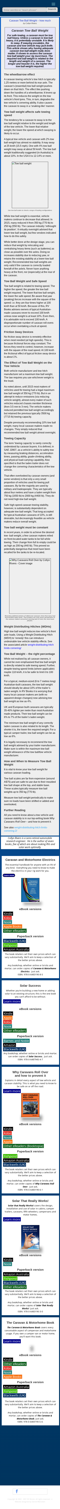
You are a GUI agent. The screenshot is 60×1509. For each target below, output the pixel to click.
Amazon (9, 1045)
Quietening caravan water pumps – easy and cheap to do (29, 1445)
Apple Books (13, 926)
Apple (8, 1018)
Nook (7, 922)
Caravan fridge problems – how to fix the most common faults (27, 1476)
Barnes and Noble (16, 1041)
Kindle (8, 914)
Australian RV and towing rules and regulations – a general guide (29, 1468)
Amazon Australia (16, 949)
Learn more (9, 875)
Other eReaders (15, 931)
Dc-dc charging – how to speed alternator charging (29, 1452)
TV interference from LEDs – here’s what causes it (28, 1434)
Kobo (7, 918)
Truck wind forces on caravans (18, 1462)
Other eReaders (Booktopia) (23, 1146)
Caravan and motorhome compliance (22, 1457)
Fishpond (10, 945)
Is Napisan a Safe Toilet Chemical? (20, 1439)
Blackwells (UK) (14, 941)
